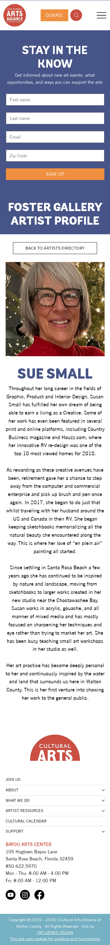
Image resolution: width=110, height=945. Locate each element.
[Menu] (102, 15)
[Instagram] (25, 895)
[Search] (76, 15)
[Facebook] (39, 895)
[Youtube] (11, 895)
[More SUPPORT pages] (103, 831)
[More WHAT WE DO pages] (103, 800)
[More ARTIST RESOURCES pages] (103, 810)
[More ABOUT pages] (103, 790)
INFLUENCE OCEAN (55, 932)
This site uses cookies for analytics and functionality (55, 938)
